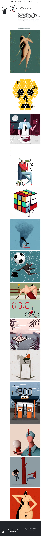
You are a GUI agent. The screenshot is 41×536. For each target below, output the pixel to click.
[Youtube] (14, 532)
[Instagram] (20, 11)
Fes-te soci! (26, 529)
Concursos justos (33, 528)
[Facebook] (8, 532)
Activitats (20, 1)
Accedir (38, 2)
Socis (16, 1)
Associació (12, 1)
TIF (24, 1)
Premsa (25, 28)
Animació (19, 28)
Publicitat (28, 28)
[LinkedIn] (21, 11)
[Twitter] (19, 11)
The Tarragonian (29, 1)
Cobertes (22, 28)
